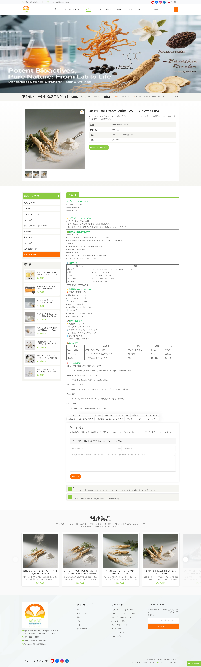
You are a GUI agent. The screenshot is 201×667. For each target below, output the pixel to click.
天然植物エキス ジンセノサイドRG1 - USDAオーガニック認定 (120, 572)
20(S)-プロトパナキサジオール (123, 617)
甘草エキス (28, 237)
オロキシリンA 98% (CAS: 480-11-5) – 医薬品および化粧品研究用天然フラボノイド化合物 (47, 273)
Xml (138, 662)
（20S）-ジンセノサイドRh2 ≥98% (89, 415)
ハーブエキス (29, 243)
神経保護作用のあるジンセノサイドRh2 (110, 419)
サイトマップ (131, 662)
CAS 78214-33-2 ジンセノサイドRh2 (116, 415)
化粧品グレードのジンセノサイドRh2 (80, 419)
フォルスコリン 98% (119, 625)
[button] (185, 559)
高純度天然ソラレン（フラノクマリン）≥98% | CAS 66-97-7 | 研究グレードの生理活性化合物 (47, 343)
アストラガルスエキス (32, 214)
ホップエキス (29, 220)
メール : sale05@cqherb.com (59, 2)
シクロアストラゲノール (120, 632)
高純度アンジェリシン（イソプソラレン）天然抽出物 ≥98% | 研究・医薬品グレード (47, 357)
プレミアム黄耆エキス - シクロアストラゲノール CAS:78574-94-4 (47, 301)
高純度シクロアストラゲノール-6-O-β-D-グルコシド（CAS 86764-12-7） (47, 370)
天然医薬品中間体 (30, 249)
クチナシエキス (30, 231)
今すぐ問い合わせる (99, 147)
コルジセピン (116, 636)
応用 (119, 9)
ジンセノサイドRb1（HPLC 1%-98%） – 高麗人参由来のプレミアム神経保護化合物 (80, 572)
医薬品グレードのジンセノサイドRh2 (144, 415)
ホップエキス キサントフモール (123, 613)
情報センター (103, 9)
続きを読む (41, 278)
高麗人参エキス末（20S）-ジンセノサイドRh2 (142, 419)
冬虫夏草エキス (30, 208)
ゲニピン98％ (116, 629)
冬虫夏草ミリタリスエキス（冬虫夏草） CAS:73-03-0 (47, 315)
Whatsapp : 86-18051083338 (35, 644)
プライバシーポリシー (148, 662)
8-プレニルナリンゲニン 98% (122, 610)
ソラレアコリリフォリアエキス (36, 226)
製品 (88, 9)
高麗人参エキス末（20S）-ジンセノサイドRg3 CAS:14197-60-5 (40, 572)
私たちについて (71, 9)
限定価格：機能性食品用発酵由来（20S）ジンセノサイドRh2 (99, 441)
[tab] (72, 194)
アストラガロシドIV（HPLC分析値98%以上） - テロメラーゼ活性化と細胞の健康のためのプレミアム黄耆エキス (47, 329)
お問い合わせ (134, 9)
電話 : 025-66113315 (32, 2)
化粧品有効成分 (30, 254)
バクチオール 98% (118, 621)
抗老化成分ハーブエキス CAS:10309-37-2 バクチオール (47, 287)
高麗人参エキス (127, 97)
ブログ (79, 621)
